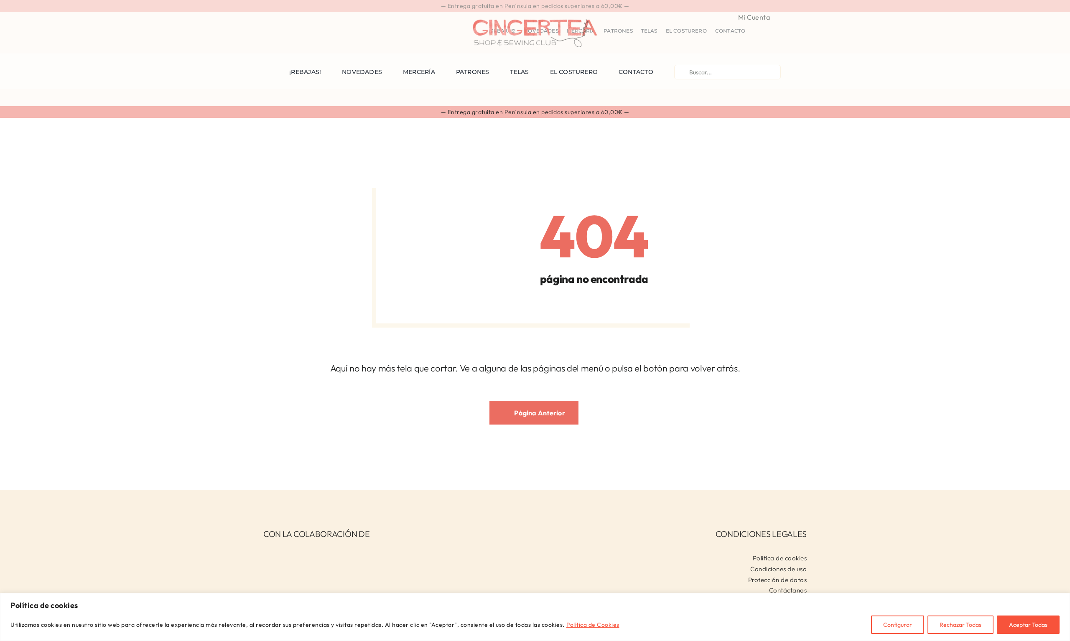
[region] (535, 617)
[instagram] (279, 16)
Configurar (897, 624)
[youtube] (293, 16)
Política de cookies (780, 558)
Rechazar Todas (960, 624)
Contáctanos (788, 590)
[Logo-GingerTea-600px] (535, 16)
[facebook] (266, 16)
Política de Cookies (592, 624)
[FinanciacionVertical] (315, 552)
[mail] (306, 16)
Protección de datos (777, 580)
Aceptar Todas (1028, 624)
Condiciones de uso (778, 569)
